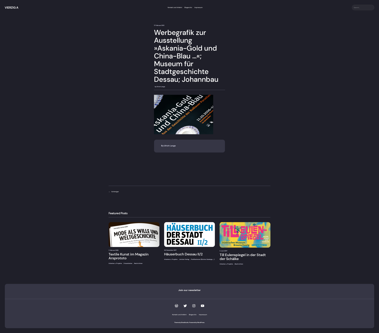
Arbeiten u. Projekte (115, 263)
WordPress (200, 322)
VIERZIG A (11, 7)
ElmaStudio (185, 322)
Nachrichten (138, 263)
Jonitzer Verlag (184, 259)
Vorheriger (115, 192)
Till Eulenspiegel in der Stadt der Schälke (243, 257)
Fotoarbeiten (128, 263)
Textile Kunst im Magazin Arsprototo (128, 256)
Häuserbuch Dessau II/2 (183, 254)
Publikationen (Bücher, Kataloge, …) (202, 259)
